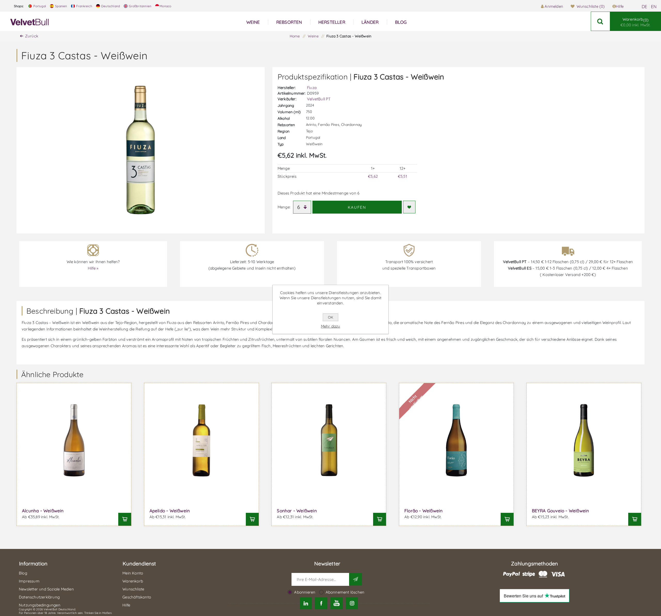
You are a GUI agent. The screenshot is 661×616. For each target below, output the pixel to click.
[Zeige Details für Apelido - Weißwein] (201, 440)
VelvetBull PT (319, 98)
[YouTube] (336, 603)
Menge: (284, 207)
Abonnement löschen (345, 592)
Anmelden (554, 6)
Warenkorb (635, 22)
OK (330, 317)
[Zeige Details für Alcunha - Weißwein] (74, 440)
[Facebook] (321, 603)
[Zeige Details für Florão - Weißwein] (456, 440)
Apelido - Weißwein (169, 510)
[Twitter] (306, 603)
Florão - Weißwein (423, 510)
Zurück (31, 36)
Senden (355, 579)
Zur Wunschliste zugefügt (409, 207)
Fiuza (312, 87)
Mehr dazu (330, 326)
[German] (644, 7)
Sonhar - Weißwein (297, 510)
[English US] (654, 7)
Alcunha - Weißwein (43, 510)
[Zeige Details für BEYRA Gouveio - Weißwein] (584, 440)
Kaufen (357, 207)
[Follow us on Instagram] (352, 603)
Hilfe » (93, 268)
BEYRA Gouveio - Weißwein (560, 510)
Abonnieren (304, 592)
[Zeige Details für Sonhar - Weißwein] (329, 440)
